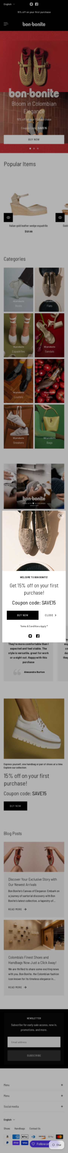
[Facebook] (38, 636)
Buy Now (22, 615)
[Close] (60, 515)
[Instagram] (30, 636)
